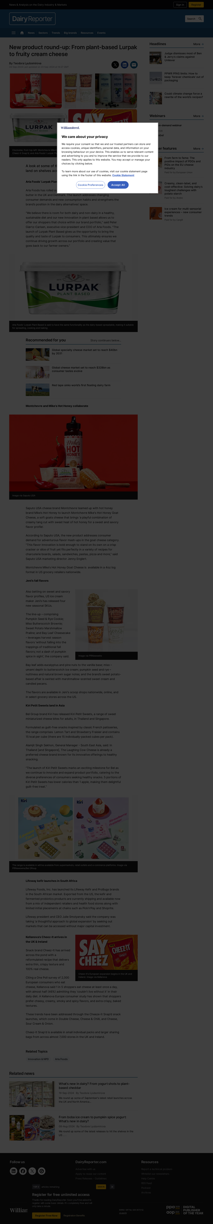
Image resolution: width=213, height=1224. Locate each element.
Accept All (118, 184)
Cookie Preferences (90, 184)
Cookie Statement (123, 175)
